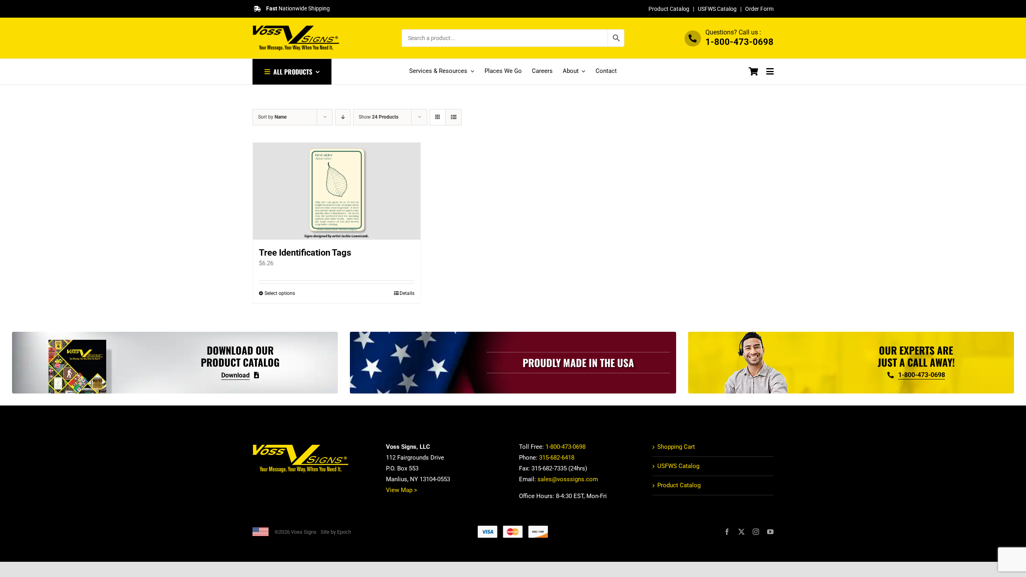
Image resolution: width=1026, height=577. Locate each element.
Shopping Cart (676, 446)
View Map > (401, 490)
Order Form (759, 9)
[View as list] (453, 117)
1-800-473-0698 (739, 42)
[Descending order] (343, 117)
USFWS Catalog (717, 9)
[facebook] (727, 532)
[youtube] (770, 532)
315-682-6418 (556, 457)
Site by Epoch (336, 532)
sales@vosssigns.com (567, 479)
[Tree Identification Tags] (336, 191)
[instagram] (756, 532)
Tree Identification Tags (305, 253)
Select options (280, 293)
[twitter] (741, 532)
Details (407, 293)
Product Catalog (668, 9)
